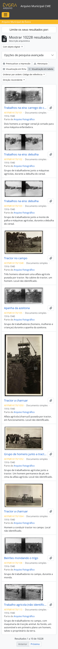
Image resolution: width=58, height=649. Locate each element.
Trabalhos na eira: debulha (21, 154)
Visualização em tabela (42, 69)
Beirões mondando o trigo (21, 558)
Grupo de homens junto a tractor (25, 454)
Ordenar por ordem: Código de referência (23, 74)
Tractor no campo (15, 258)
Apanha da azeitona (17, 308)
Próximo (35, 644)
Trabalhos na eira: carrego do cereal (25, 107)
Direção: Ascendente (13, 80)
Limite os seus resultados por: (29, 29)
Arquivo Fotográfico (24, 119)
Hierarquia (42, 63)
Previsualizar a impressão (17, 63)
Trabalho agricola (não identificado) (25, 604)
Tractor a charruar (16, 400)
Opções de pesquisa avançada (24, 55)
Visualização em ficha (15, 69)
